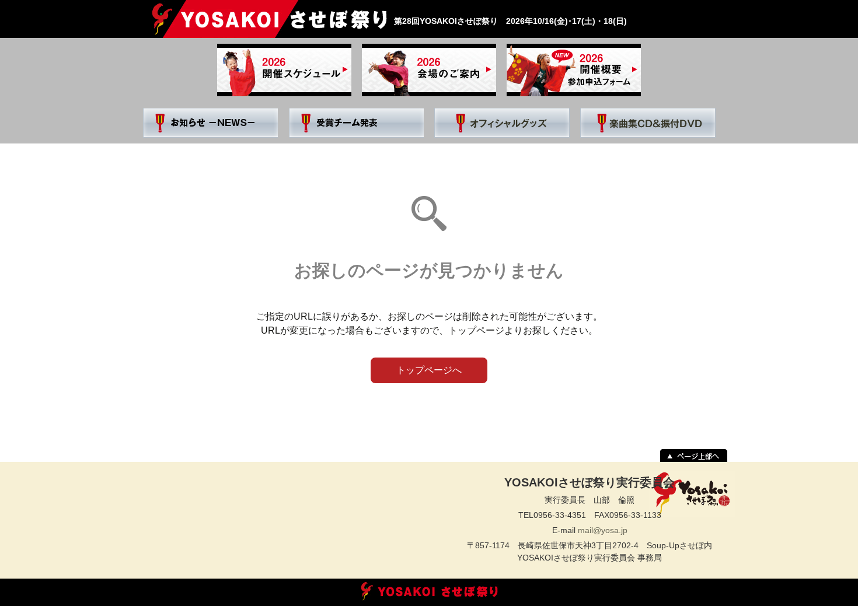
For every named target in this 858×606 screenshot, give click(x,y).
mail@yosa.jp (602, 530)
